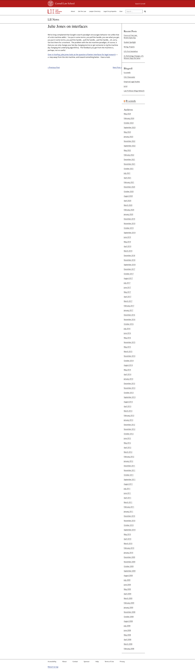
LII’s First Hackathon (131, 51)
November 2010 (129, 521)
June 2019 (127, 237)
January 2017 (128, 310)
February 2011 (129, 507)
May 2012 (127, 443)
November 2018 (129, 260)
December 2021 (129, 159)
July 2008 (127, 626)
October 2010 (129, 525)
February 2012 (129, 457)
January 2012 (128, 461)
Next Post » (117, 67)
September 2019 (129, 233)
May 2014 (127, 370)
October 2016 (129, 324)
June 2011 (127, 493)
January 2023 (128, 137)
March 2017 (128, 301)
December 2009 (129, 557)
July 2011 (127, 489)
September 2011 (129, 479)
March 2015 (128, 351)
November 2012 (129, 429)
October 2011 (129, 475)
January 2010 (128, 553)
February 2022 (129, 155)
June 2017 (127, 287)
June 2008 (127, 630)
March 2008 (128, 644)
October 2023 (129, 123)
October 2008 (129, 617)
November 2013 (129, 388)
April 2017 (127, 297)
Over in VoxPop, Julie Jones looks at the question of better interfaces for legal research (82, 54)
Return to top (53, 667)
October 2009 (129, 566)
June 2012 (127, 438)
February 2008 (129, 649)
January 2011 (128, 511)
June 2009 (127, 585)
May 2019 (127, 242)
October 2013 (129, 393)
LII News (53, 19)
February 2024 (129, 118)
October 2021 (129, 169)
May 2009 (127, 589)
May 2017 (127, 292)
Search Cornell (140, 4)
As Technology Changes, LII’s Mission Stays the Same (134, 57)
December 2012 (129, 425)
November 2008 (129, 612)
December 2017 (129, 269)
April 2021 (127, 178)
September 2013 (129, 397)
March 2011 (128, 502)
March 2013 (128, 411)
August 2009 (128, 575)
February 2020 (129, 210)
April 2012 (127, 447)
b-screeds (127, 72)
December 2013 (129, 383)
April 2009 (127, 594)
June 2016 (127, 333)
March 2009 (128, 598)
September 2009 (129, 571)
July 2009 (127, 580)
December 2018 (129, 255)
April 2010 (127, 539)
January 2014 (128, 379)
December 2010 (129, 516)
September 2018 (129, 265)
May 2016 (127, 338)
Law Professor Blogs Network (134, 91)
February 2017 (129, 306)
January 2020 (128, 214)
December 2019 (129, 219)
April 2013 (127, 406)
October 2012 (129, 434)
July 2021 (127, 173)
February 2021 (129, 182)
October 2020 (129, 191)
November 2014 (129, 356)
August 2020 (128, 196)
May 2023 (127, 132)
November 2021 (129, 164)
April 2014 (127, 374)
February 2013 (129, 415)
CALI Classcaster (129, 77)
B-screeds (131, 101)
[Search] (145, 11)
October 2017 (129, 274)
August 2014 (128, 365)
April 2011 (127, 498)
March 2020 (128, 205)
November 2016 (129, 319)
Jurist (125, 86)
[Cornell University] (51, 5)
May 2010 (127, 534)
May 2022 (127, 150)
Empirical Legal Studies (132, 82)
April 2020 (127, 201)
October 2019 (129, 228)
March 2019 (128, 251)
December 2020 (129, 187)
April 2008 (127, 639)
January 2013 (128, 420)
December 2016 (129, 315)
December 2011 (129, 466)
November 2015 (129, 342)
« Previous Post (54, 67)
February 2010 (129, 548)
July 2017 (127, 283)
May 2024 (127, 114)
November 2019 (129, 223)
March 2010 (128, 543)
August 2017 (128, 278)
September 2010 (129, 530)
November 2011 (129, 470)
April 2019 (127, 246)
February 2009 (129, 603)
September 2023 (129, 127)
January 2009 (128, 607)
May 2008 (127, 635)
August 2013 (128, 402)
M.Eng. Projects (129, 47)
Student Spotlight (130, 42)
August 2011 (128, 484)
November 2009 (129, 562)
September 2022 (129, 146)
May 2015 (127, 347)
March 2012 (128, 452)
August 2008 (128, 621)
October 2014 (129, 361)
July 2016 (127, 329)
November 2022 (129, 141)
